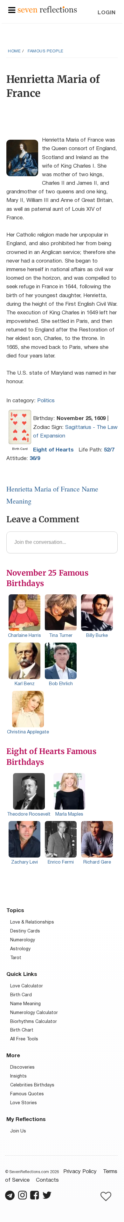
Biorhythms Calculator (33, 1022)
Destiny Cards (25, 931)
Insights (18, 1076)
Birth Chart (21, 1030)
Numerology (22, 940)
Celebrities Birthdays (32, 1085)
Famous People (46, 51)
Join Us (18, 1131)
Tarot (15, 958)
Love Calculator (26, 986)
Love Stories (23, 1103)
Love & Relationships (32, 922)
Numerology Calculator (34, 1013)
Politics (46, 400)
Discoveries (22, 1067)
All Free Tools (24, 1039)
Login (107, 12)
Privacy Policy (80, 1171)
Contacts (47, 1180)
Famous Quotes (27, 1094)
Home (14, 51)
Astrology (20, 949)
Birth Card (21, 995)
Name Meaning (25, 1004)
